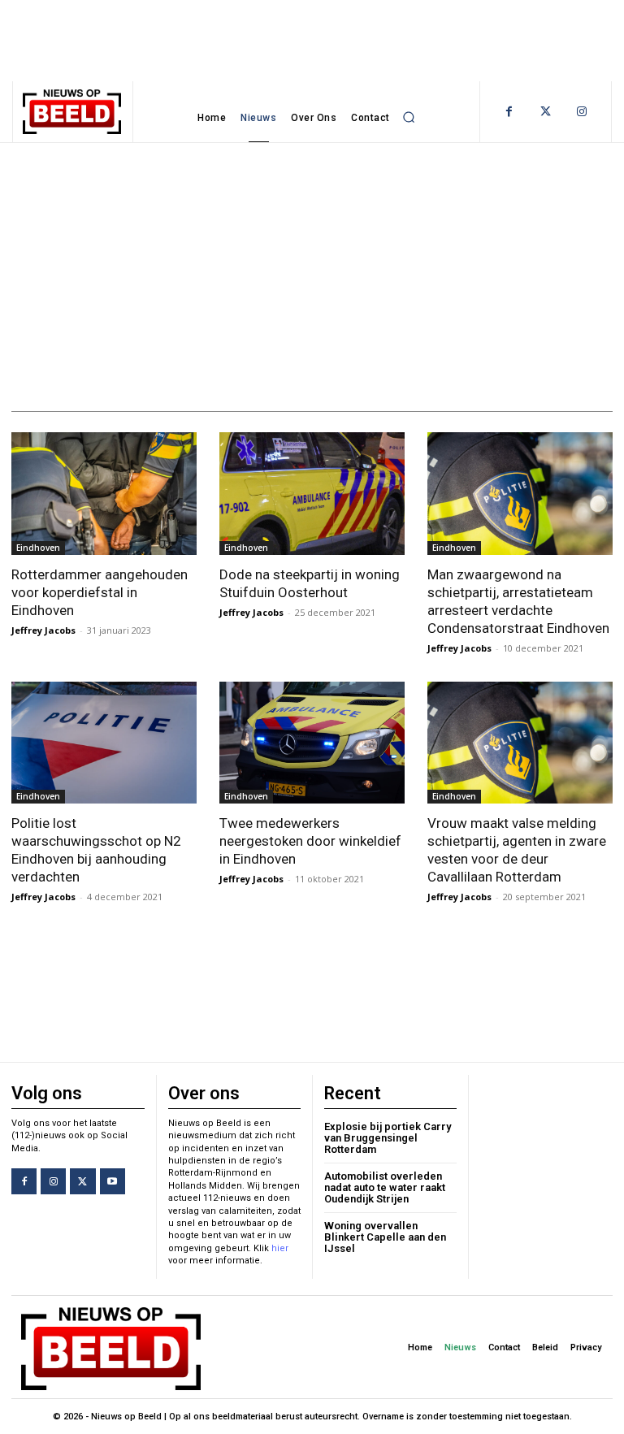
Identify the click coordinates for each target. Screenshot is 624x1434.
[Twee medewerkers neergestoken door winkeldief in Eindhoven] (312, 743)
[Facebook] (509, 111)
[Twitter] (545, 111)
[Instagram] (582, 111)
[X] (82, 1181)
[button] (409, 117)
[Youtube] (112, 1181)
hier (279, 1248)
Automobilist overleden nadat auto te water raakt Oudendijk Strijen (384, 1188)
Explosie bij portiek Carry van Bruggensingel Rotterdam (387, 1138)
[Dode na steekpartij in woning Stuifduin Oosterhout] (312, 493)
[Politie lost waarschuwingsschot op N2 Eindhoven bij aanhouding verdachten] (104, 743)
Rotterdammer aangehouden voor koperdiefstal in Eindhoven (99, 592)
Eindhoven (38, 547)
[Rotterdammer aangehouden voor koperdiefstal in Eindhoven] (104, 493)
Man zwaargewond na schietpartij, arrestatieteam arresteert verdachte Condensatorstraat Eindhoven (518, 601)
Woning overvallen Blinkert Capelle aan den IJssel (385, 1237)
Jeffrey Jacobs (43, 630)
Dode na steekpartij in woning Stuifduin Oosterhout (309, 583)
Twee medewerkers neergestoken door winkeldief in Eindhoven (310, 841)
